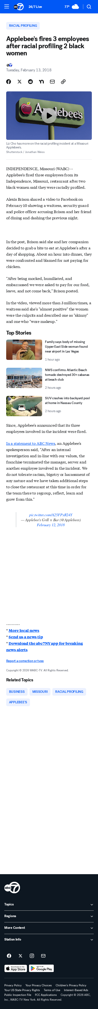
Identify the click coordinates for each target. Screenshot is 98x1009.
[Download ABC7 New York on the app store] (15, 968)
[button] (7, 6)
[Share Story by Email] (52, 82)
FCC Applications (46, 994)
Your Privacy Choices (38, 985)
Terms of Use (52, 990)
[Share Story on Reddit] (30, 82)
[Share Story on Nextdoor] (41, 82)
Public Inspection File (17, 994)
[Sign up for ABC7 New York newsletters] (43, 956)
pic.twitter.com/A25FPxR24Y (50, 514)
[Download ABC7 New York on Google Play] (41, 968)
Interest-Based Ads (76, 990)
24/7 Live (35, 7)
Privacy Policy (13, 985)
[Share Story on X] (19, 82)
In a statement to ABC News (30, 443)
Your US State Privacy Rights (22, 990)
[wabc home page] (12, 887)
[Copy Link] (63, 82)
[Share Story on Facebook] (9, 82)
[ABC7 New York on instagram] (32, 956)
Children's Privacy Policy (71, 985)
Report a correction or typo (25, 661)
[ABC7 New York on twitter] (20, 956)
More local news (24, 630)
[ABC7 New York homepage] (19, 7)
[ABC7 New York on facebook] (9, 956)
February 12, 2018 (50, 524)
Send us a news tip (26, 637)
